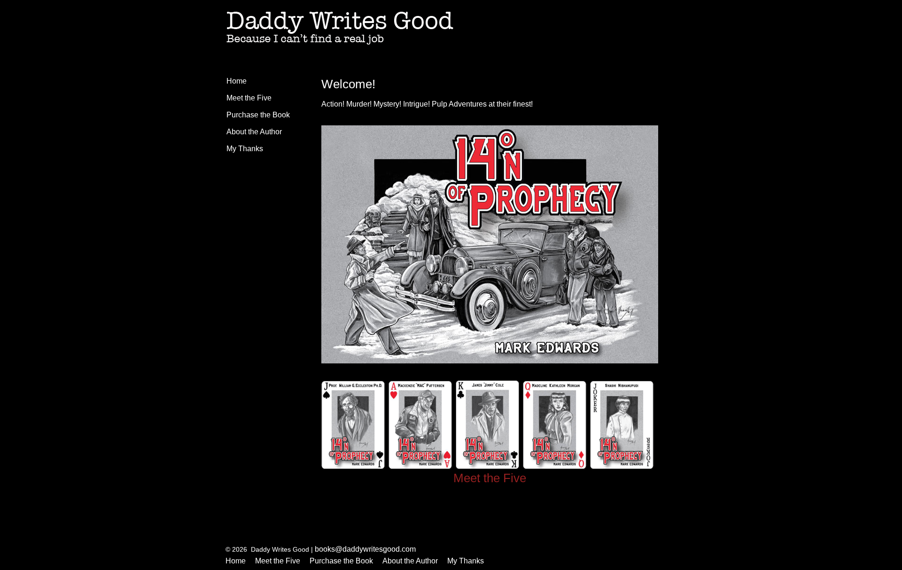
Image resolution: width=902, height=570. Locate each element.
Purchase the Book (258, 115)
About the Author (254, 132)
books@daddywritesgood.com (365, 549)
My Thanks (244, 149)
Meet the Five (249, 98)
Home (236, 81)
